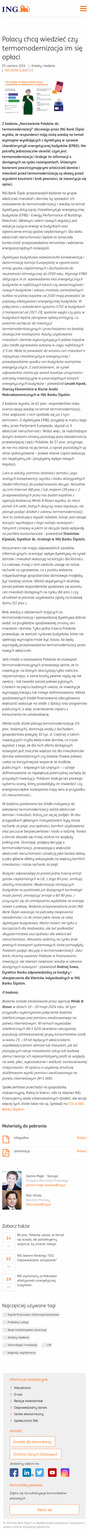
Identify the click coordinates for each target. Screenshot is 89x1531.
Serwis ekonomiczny (29, 1414)
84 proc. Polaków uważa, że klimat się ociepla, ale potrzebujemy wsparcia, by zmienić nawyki (40, 1239)
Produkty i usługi (18, 1322)
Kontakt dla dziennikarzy (32, 1442)
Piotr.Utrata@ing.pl (38, 1204)
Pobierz (82, 1138)
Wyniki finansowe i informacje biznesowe (33, 1314)
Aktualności (22, 1388)
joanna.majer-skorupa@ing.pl (45, 1185)
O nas (18, 1394)
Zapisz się (44, 1510)
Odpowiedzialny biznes (30, 1407)
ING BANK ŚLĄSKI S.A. (19, 70)
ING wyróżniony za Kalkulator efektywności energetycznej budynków (37, 1280)
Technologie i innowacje (22, 1345)
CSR (49, 1345)
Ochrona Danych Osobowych (35, 1454)
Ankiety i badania (18, 1337)
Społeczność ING (26, 1421)
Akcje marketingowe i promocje (27, 1330)
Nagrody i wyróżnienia (21, 1353)
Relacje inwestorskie (28, 1401)
